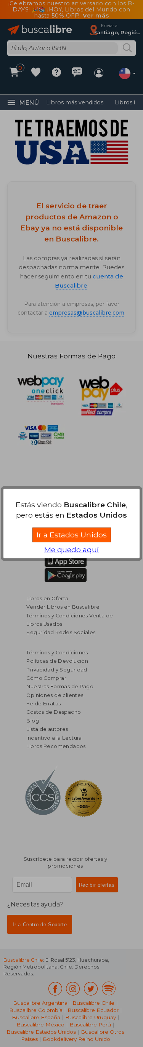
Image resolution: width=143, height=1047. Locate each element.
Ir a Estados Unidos (72, 534)
